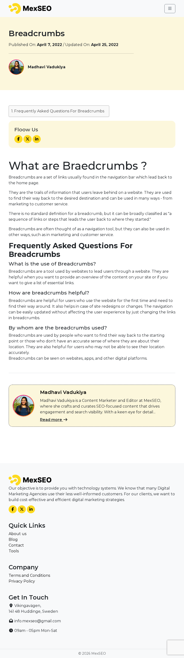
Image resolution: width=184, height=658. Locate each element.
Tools (14, 551)
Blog (13, 539)
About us (17, 533)
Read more (51, 419)
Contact (16, 545)
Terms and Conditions (29, 575)
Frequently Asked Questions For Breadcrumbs (59, 111)
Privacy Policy (22, 581)
